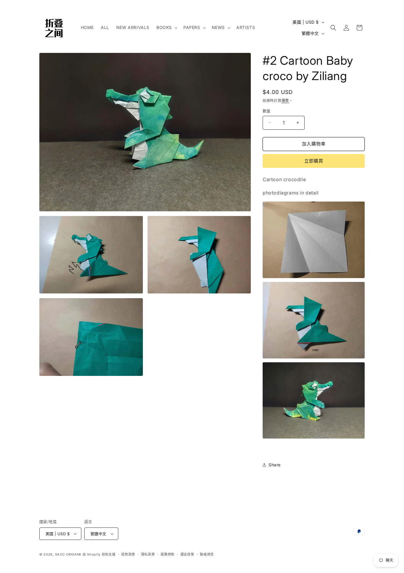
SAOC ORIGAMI (68, 554)
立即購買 (313, 161)
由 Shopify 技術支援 (99, 554)
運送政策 (187, 554)
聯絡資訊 (207, 554)
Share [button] (275, 464)
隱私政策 (148, 554)
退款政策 (128, 554)
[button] (166, 27)
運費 (285, 100)
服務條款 (167, 554)
